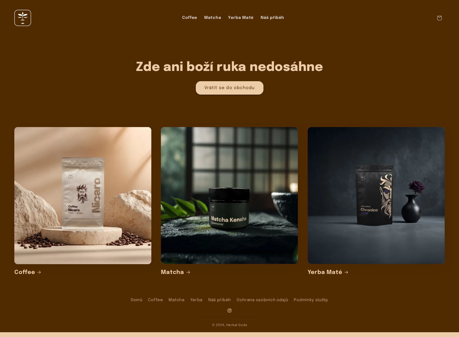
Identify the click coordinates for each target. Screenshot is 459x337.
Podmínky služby (311, 300)
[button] (439, 18)
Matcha (172, 272)
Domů (136, 300)
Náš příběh (219, 300)
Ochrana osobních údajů (262, 300)
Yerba (196, 300)
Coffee (24, 272)
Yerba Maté (325, 272)
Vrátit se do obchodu (229, 88)
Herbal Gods (236, 325)
